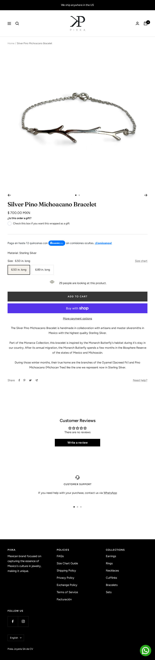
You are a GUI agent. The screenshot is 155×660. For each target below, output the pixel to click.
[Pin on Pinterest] (24, 380)
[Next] (145, 195)
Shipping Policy (66, 570)
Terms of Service (67, 592)
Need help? (140, 380)
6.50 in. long (18, 269)
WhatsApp (110, 493)
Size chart (141, 261)
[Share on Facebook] (19, 380)
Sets (109, 592)
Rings (109, 563)
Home (11, 43)
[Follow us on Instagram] (23, 621)
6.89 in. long (42, 269)
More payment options (77, 318)
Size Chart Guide (67, 563)
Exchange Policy (67, 585)
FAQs (60, 556)
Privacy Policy (65, 577)
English (14, 637)
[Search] (17, 23)
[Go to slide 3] (80, 506)
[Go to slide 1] (75, 195)
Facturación (64, 599)
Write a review (77, 442)
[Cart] (145, 23)
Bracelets (112, 585)
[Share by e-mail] (36, 380)
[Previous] (9, 195)
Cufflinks (111, 577)
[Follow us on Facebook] (13, 621)
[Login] (137, 23)
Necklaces (112, 570)
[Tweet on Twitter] (30, 380)
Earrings (111, 556)
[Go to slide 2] (79, 195)
